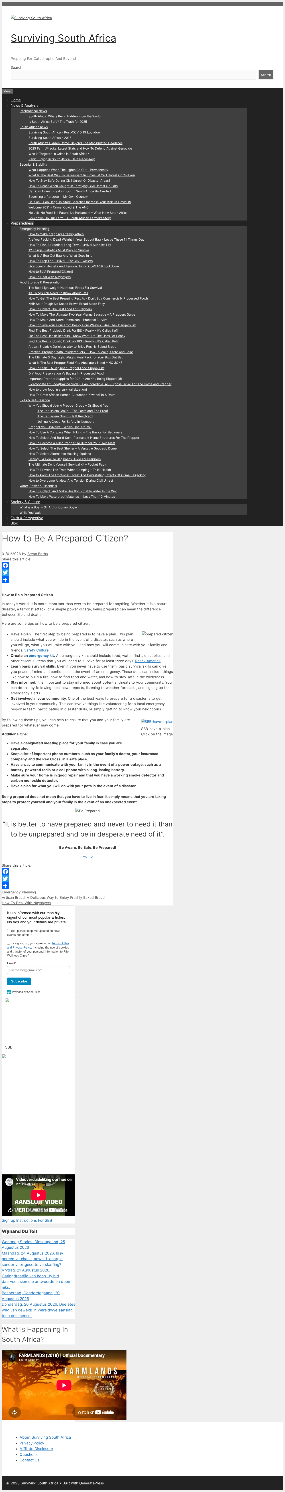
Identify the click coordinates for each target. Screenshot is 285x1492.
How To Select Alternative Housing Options (59, 454)
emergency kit (41, 655)
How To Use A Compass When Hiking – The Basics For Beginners (75, 432)
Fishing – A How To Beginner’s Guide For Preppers (64, 459)
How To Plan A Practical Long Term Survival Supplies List (69, 245)
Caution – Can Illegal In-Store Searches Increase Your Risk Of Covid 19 (79, 202)
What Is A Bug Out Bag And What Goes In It (60, 255)
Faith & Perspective (27, 518)
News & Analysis (24, 105)
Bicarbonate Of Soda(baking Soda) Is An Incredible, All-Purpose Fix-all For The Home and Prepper (99, 384)
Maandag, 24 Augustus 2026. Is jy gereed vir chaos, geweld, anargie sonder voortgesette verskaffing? (32, 1259)
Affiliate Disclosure (36, 1448)
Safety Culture (36, 650)
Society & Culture (25, 501)
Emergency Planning (34, 229)
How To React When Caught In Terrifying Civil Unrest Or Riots (73, 186)
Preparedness (22, 223)
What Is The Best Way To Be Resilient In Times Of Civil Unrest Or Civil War (81, 175)
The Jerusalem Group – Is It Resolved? (65, 416)
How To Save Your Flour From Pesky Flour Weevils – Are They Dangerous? (82, 325)
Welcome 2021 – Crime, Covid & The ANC (58, 207)
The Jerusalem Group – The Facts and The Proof (72, 411)
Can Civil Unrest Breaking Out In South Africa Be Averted (69, 191)
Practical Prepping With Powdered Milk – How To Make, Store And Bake (80, 352)
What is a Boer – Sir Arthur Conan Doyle (48, 507)
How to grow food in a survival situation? (57, 389)
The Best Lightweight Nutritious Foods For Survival (65, 287)
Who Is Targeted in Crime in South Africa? (58, 154)
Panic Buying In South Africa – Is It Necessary (61, 159)
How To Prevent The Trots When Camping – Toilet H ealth (69, 470)
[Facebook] (87, 565)
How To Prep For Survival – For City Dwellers (60, 261)
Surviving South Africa (63, 38)
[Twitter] (87, 572)
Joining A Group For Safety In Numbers (65, 421)
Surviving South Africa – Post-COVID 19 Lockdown (65, 132)
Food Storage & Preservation (40, 282)
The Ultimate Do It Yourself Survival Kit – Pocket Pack (67, 464)
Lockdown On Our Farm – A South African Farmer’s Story (69, 218)
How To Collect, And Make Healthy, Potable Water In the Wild (72, 491)
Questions (29, 1454)
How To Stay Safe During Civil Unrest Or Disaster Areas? (69, 180)
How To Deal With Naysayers (49, 277)
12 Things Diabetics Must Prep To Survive (58, 250)
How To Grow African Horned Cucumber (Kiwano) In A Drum (71, 395)
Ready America (148, 661)
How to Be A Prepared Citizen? (50, 271)
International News (33, 111)
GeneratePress (91, 1483)
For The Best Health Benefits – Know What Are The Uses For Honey (76, 336)
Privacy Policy (32, 1443)
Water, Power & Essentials (38, 486)
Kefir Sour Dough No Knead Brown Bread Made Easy (66, 304)
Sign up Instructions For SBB (27, 1220)
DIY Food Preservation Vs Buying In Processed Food (66, 373)
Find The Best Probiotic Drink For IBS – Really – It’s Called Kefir (73, 330)
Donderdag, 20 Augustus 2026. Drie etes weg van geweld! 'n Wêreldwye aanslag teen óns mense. (38, 1310)
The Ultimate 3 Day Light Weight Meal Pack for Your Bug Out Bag (76, 357)
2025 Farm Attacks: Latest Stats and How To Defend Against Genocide (80, 148)
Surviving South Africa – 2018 (49, 137)
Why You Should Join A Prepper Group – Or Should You (68, 405)
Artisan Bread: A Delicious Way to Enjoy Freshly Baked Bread (72, 346)
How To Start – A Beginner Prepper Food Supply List (66, 368)
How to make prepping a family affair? (56, 234)
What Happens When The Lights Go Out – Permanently (68, 170)
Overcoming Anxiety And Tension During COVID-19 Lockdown (73, 266)
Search (16, 67)
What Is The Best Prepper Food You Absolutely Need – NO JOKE (75, 362)
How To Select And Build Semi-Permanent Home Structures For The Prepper (83, 437)
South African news (34, 127)
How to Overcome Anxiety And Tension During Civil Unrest (70, 480)
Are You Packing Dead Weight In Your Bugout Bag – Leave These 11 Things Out (86, 239)
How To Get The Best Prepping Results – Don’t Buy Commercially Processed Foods (88, 298)
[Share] (87, 579)
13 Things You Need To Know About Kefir (58, 293)
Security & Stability (33, 164)
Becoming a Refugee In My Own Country (58, 196)
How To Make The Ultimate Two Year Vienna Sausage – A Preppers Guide (81, 314)
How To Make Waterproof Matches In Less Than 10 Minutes (71, 496)
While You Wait (30, 512)
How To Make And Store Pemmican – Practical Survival (68, 320)
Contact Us (30, 1460)
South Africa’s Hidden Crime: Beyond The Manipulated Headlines (75, 143)
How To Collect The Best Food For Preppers (60, 309)
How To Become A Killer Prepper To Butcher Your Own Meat (71, 443)
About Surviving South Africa (45, 1437)
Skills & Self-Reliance (35, 400)
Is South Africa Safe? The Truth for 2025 (57, 121)
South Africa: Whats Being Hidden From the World (64, 116)
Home (16, 100)
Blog (14, 523)
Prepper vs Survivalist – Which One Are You (60, 427)
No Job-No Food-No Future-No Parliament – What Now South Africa (78, 212)
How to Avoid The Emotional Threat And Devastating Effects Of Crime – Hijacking (87, 475)
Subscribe (19, 981)
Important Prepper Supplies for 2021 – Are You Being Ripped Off (75, 379)
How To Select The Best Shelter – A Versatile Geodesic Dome (72, 448)
